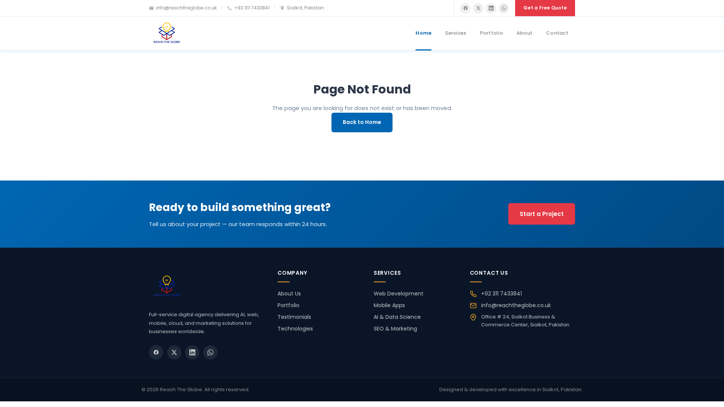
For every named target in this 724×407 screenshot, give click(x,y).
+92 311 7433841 (252, 8)
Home (423, 33)
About (524, 33)
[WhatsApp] (504, 8)
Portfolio (491, 33)
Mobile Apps (389, 305)
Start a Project (542, 214)
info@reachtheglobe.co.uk (186, 8)
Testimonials (294, 317)
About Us (289, 293)
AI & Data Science (397, 317)
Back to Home (362, 122)
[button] (465, 8)
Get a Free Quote (545, 8)
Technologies (295, 328)
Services (455, 33)
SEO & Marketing (395, 328)
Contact (557, 33)
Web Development (398, 293)
